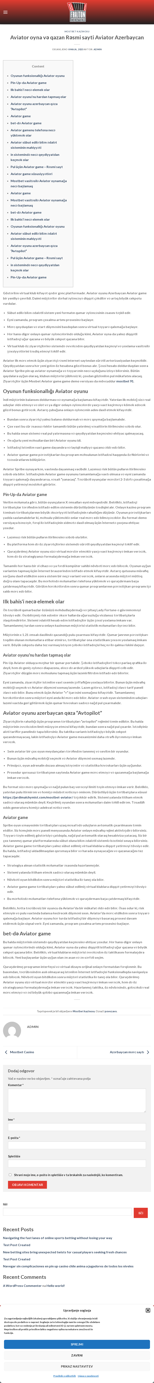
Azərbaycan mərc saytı (127, 1052)
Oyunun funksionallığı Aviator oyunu (38, 75)
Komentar (15, 1085)
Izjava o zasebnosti (88, 1375)
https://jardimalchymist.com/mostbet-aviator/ (38, 797)
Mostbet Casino (21, 1052)
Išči (5, 1204)
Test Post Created (16, 1245)
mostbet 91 (125, 381)
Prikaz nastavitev (77, 1366)
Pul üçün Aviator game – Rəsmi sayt (37, 167)
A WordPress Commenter (22, 1285)
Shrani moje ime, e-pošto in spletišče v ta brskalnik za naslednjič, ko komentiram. (68, 1175)
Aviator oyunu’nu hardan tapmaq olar (38, 97)
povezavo (111, 1011)
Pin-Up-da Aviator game (29, 83)
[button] (148, 1310)
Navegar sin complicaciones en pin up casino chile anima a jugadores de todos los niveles (68, 1266)
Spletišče (14, 1156)
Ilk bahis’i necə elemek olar (30, 90)
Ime (11, 1119)
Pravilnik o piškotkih (64, 1375)
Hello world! (56, 1285)
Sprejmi (77, 1344)
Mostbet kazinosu (77, 31)
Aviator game (21, 116)
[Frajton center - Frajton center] (77, 12)
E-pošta (14, 1138)
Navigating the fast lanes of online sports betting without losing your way (57, 1238)
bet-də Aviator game (26, 123)
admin (98, 49)
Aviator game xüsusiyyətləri (31, 174)
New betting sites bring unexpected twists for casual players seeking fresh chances (65, 1252)
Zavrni (77, 1355)
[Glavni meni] (5, 12)
